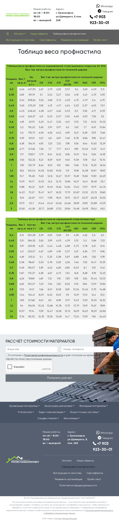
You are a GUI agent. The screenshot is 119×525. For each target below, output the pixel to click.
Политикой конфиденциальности (43, 355)
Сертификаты (48, 40)
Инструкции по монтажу (20, 40)
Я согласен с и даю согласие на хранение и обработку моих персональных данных (53, 357)
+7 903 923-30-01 (99, 20)
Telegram (107, 12)
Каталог (67, 461)
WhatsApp (107, 6)
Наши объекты (39, 34)
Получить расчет (59, 378)
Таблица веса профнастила (69, 34)
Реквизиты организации (74, 40)
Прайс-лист (100, 40)
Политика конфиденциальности (78, 485)
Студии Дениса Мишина (66, 519)
